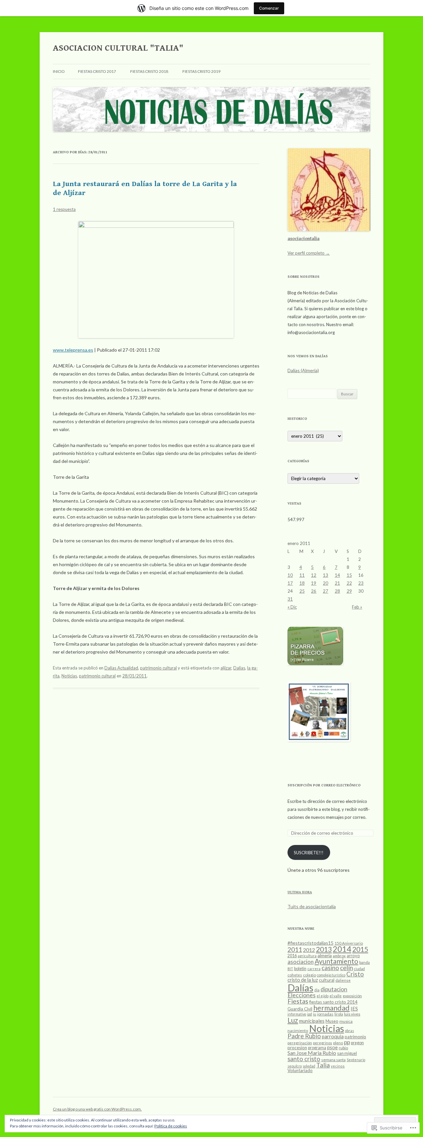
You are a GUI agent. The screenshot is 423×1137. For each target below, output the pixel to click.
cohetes (295, 975)
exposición (352, 995)
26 (313, 591)
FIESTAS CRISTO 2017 (97, 71)
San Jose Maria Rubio (312, 1053)
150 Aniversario (348, 943)
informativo (297, 1014)
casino (330, 967)
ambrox (339, 956)
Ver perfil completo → (309, 253)
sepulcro (295, 1066)
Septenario (356, 1060)
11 (302, 575)
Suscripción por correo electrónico (324, 785)
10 (290, 575)
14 (337, 575)
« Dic (292, 607)
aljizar (225, 667)
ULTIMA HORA (300, 892)
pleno (338, 1042)
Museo (332, 1021)
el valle (335, 996)
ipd (309, 1014)
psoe (332, 1047)
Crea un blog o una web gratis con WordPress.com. (97, 1109)
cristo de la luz (303, 980)
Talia (323, 1065)
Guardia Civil (300, 1009)
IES (354, 1009)
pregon (357, 1042)
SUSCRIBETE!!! (309, 852)
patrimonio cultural (158, 667)
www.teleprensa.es (73, 350)
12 (313, 575)
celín (346, 967)
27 (325, 591)
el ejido (322, 996)
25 (302, 591)
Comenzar (269, 8)
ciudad (359, 968)
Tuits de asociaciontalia (312, 906)
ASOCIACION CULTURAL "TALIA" (118, 48)
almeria (325, 955)
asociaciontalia (304, 238)
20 (325, 583)
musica (346, 1021)
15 (349, 575)
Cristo (355, 974)
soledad (309, 1066)
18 (302, 583)
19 (313, 583)
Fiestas (298, 1001)
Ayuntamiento (336, 961)
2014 (342, 949)
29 (349, 591)
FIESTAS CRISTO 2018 (149, 71)
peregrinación (300, 1043)
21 (337, 583)
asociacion (301, 961)
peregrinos (322, 1043)
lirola (338, 1014)
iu (314, 1014)
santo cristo (304, 1059)
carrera (314, 968)
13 (325, 575)
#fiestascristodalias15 (310, 943)
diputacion (334, 989)
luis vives (352, 1014)
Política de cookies (170, 1125)
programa (317, 1047)
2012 (309, 950)
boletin (300, 968)
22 (349, 583)
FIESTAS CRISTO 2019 (201, 71)
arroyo (353, 955)
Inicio (59, 71)
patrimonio (355, 1036)
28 (337, 591)
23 (361, 583)
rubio (343, 1047)
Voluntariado (300, 1070)
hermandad (331, 1008)
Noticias (69, 675)
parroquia (333, 1036)
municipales (312, 1021)
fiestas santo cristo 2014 (333, 1002)
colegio (309, 975)
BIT (290, 968)
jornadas (325, 1014)
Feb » (357, 607)
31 (290, 599)
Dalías (239, 667)
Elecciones (302, 995)
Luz (293, 1020)
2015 (360, 949)
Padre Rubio (304, 1036)
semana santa (333, 1059)
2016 (292, 955)
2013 (324, 949)
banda (364, 962)
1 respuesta (64, 209)
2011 (295, 949)
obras (349, 1030)
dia (317, 990)
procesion (297, 1047)
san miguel (347, 1053)
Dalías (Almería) (303, 370)
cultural (326, 980)
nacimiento (298, 1030)
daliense (343, 980)
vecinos (338, 1066)
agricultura (307, 956)
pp (347, 1042)
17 (290, 583)
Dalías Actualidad (121, 667)
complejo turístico (331, 975)
